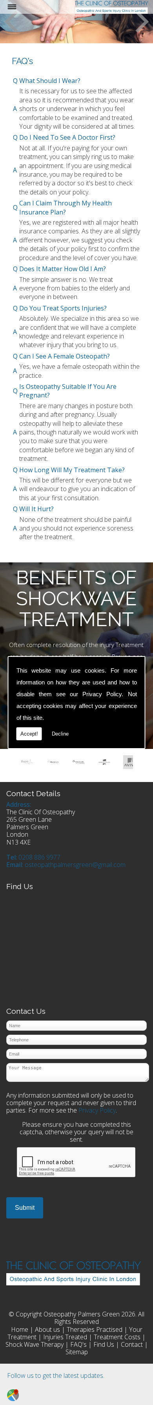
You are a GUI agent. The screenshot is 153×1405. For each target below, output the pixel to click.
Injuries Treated (65, 1337)
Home (19, 1329)
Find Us (103, 1344)
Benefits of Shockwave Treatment (76, 598)
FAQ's (78, 1344)
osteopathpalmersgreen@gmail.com (75, 864)
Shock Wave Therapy (34, 1344)
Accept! (29, 734)
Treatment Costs (117, 1337)
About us (47, 1329)
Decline (60, 734)
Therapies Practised (94, 1329)
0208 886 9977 (39, 857)
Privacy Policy (102, 694)
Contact (132, 1344)
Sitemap (77, 1352)
